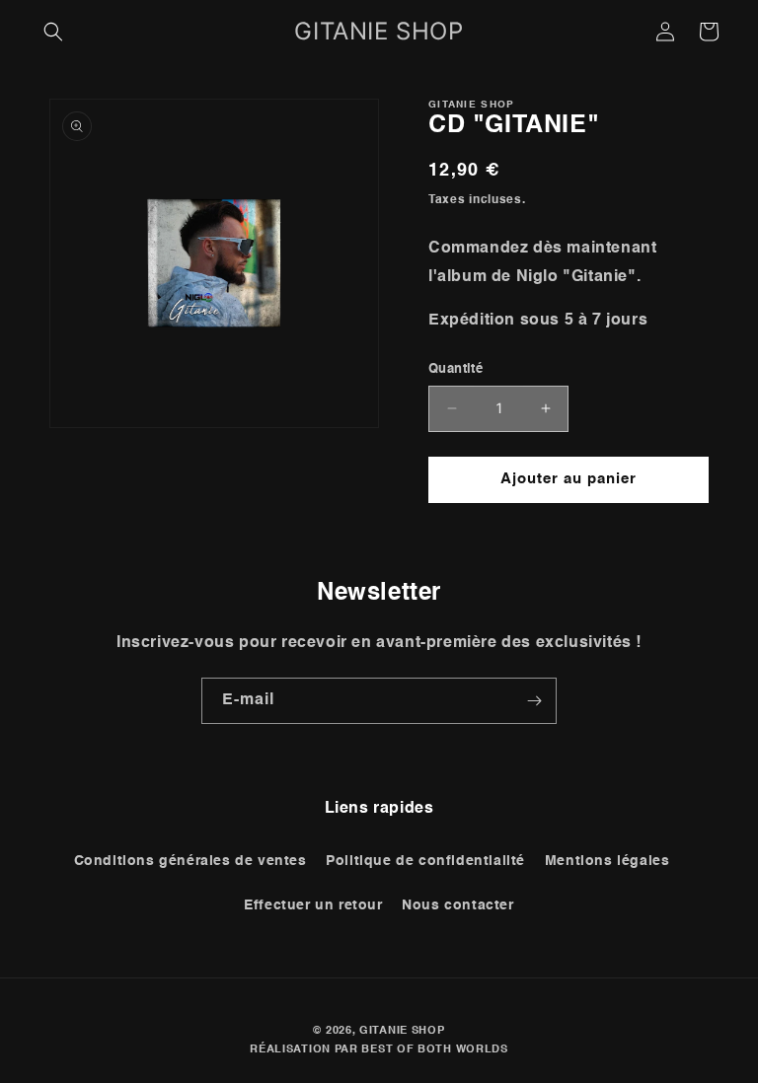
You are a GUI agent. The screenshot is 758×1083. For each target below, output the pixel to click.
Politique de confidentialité (425, 861)
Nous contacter (457, 905)
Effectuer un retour (313, 905)
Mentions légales (607, 861)
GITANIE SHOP (401, 1031)
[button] (53, 31)
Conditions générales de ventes (190, 861)
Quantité (455, 369)
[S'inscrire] (534, 701)
